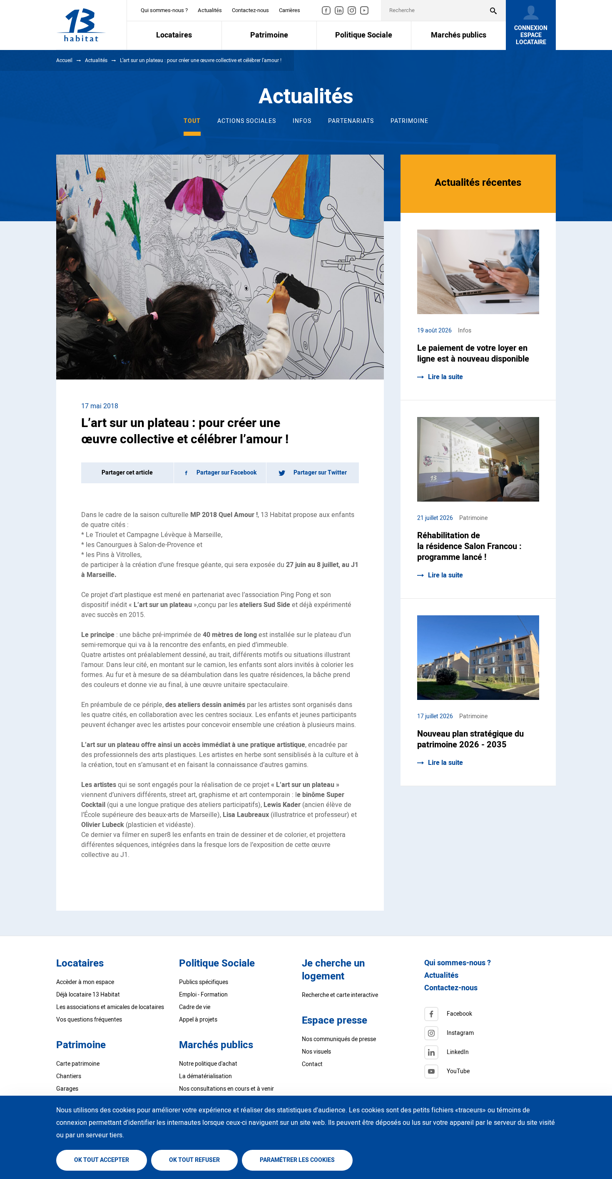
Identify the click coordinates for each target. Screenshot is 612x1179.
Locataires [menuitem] (174, 35)
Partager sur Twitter (320, 472)
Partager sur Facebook (227, 472)
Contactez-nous (250, 10)
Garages (67, 1088)
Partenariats (351, 121)
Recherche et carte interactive (340, 995)
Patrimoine (409, 121)
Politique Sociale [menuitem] (363, 35)
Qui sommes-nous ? (164, 10)
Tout (192, 121)
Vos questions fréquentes (89, 1019)
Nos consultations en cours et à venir (226, 1088)
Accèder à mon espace (85, 982)
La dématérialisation (205, 1076)
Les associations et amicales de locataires (110, 1007)
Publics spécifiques (203, 982)
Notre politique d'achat (208, 1063)
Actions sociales (246, 121)
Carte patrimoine (78, 1063)
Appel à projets (198, 1019)
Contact (312, 1064)
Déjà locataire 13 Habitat (88, 994)
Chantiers (68, 1076)
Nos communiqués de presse (339, 1039)
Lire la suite (445, 377)
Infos (302, 121)
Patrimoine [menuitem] (269, 35)
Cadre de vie (194, 1007)
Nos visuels (316, 1051)
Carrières (289, 10)
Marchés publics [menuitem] (458, 35)
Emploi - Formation (203, 994)
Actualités (210, 10)
